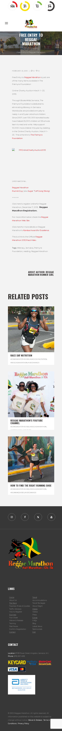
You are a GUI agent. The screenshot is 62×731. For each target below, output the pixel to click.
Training (12, 623)
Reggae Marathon (32, 77)
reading (26, 251)
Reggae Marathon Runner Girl (41, 273)
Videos (35, 612)
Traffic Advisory (15, 609)
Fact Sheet (13, 618)
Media (34, 609)
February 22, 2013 (19, 71)
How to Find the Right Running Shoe (30, 485)
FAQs (34, 620)
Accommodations (39, 600)
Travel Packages (38, 603)
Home (25, 49)
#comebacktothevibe (19, 359)
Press (34, 615)
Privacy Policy (23, 723)
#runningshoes (17, 492)
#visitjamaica (33, 363)
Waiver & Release (16, 620)
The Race (13, 603)
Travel (34, 597)
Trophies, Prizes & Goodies (19, 606)
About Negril (37, 606)
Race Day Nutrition (21, 355)
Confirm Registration (17, 629)
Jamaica (34, 49)
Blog (34, 623)
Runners (12, 615)
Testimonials (37, 629)
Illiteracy (20, 248)
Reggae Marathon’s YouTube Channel (26, 422)
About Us (13, 600)
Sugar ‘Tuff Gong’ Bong (38, 191)
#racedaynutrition (38, 359)
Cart (34, 632)
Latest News (37, 626)
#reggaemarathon (18, 363)
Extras (34, 618)
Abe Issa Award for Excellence (36, 230)
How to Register (15, 612)
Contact (12, 632)
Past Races (13, 626)
